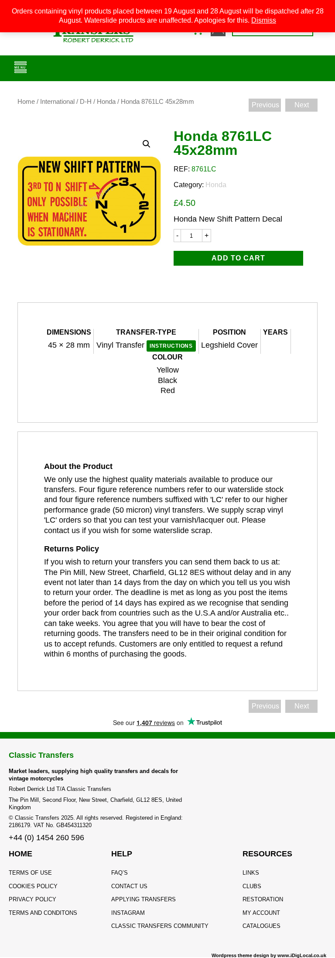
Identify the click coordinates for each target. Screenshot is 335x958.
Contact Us (129, 886)
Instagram (128, 913)
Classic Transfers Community (160, 926)
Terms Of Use (30, 872)
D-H (86, 101)
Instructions (171, 346)
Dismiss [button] (263, 20)
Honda (106, 101)
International (57, 101)
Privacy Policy (32, 899)
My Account (261, 913)
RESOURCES (267, 853)
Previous (265, 105)
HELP (121, 853)
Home (26, 101)
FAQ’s (119, 872)
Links (251, 872)
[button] (146, 144)
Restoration (263, 899)
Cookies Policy (33, 886)
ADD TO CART (238, 258)
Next (301, 105)
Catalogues (261, 926)
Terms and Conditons (43, 913)
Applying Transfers (143, 899)
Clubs (252, 886)
